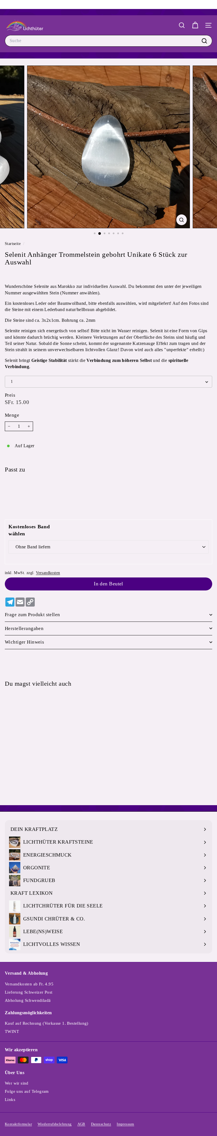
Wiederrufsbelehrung (55, 1124)
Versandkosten (48, 573)
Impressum (125, 1124)
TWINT (12, 1031)
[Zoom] (181, 219)
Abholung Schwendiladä (28, 1000)
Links (10, 1099)
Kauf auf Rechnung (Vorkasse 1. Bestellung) (46, 1023)
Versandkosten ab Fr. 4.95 (29, 984)
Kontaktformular (18, 1124)
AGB (81, 1124)
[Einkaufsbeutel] (195, 25)
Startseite (13, 244)
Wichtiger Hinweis (24, 642)
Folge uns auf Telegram (27, 1091)
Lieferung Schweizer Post (29, 992)
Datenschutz (101, 1124)
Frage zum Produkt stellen (32, 614)
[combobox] (108, 40)
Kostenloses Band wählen (29, 530)
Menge (12, 415)
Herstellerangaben (24, 628)
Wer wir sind (17, 1083)
